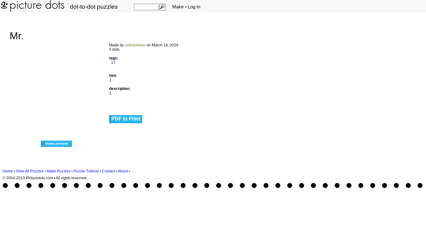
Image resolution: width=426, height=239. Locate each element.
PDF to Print (125, 118)
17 (113, 62)
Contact (108, 171)
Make (178, 6)
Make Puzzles (58, 171)
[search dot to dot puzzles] (162, 6)
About (123, 171)
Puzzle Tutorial (86, 171)
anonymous (135, 45)
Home (7, 171)
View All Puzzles (30, 171)
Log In (194, 6)
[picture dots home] (3, 10)
